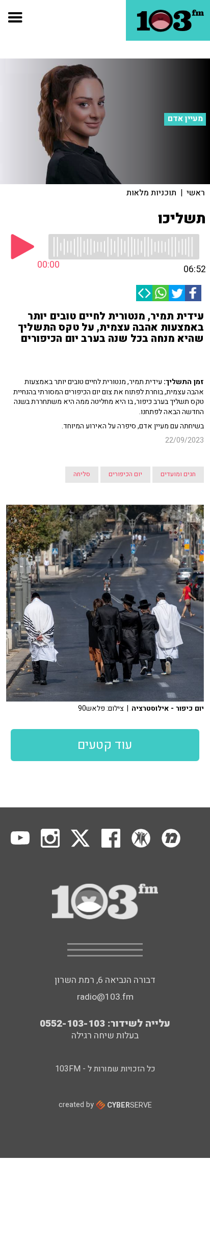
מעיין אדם (185, 119)
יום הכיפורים (125, 474)
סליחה (81, 474)
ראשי (196, 192)
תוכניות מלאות (151, 192)
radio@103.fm (105, 997)
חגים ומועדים (178, 474)
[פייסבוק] (193, 293)
